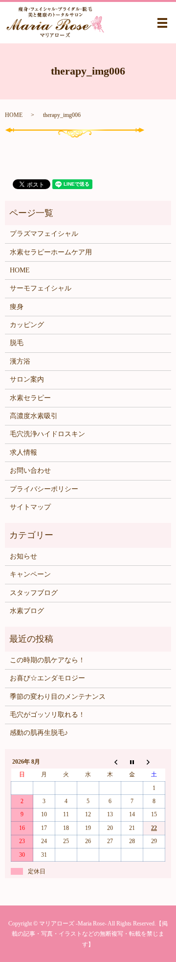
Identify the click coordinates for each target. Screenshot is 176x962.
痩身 (16, 306)
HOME (13, 115)
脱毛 (16, 342)
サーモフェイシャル (40, 288)
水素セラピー (30, 398)
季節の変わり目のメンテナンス (58, 696)
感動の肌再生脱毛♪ (39, 732)
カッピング (27, 324)
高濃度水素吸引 (34, 416)
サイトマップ (30, 507)
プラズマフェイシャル (44, 233)
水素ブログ (27, 611)
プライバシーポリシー (44, 489)
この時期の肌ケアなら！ (47, 660)
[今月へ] (132, 761)
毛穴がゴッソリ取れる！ (47, 714)
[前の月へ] (110, 761)
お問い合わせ (30, 470)
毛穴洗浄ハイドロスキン (47, 434)
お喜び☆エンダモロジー (47, 678)
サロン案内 (27, 379)
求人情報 (23, 452)
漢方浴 (20, 361)
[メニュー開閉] (162, 23)
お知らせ (23, 556)
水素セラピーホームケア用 (51, 252)
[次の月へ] (154, 761)
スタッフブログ (34, 592)
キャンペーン (30, 574)
